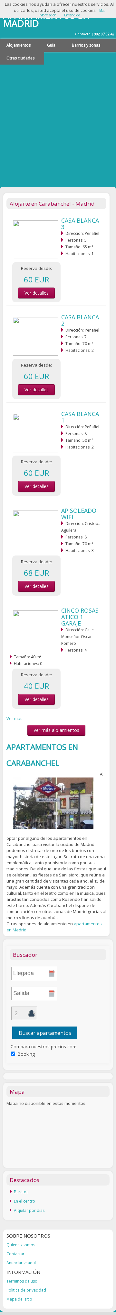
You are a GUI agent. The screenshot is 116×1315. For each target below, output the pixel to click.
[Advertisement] (58, 122)
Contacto (83, 33)
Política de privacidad (26, 1290)
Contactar (15, 1254)
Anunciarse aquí (21, 1263)
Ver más (14, 718)
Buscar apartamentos (45, 1032)
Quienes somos (20, 1245)
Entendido (72, 15)
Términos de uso (21, 1281)
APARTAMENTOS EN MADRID (46, 19)
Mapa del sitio (19, 1299)
